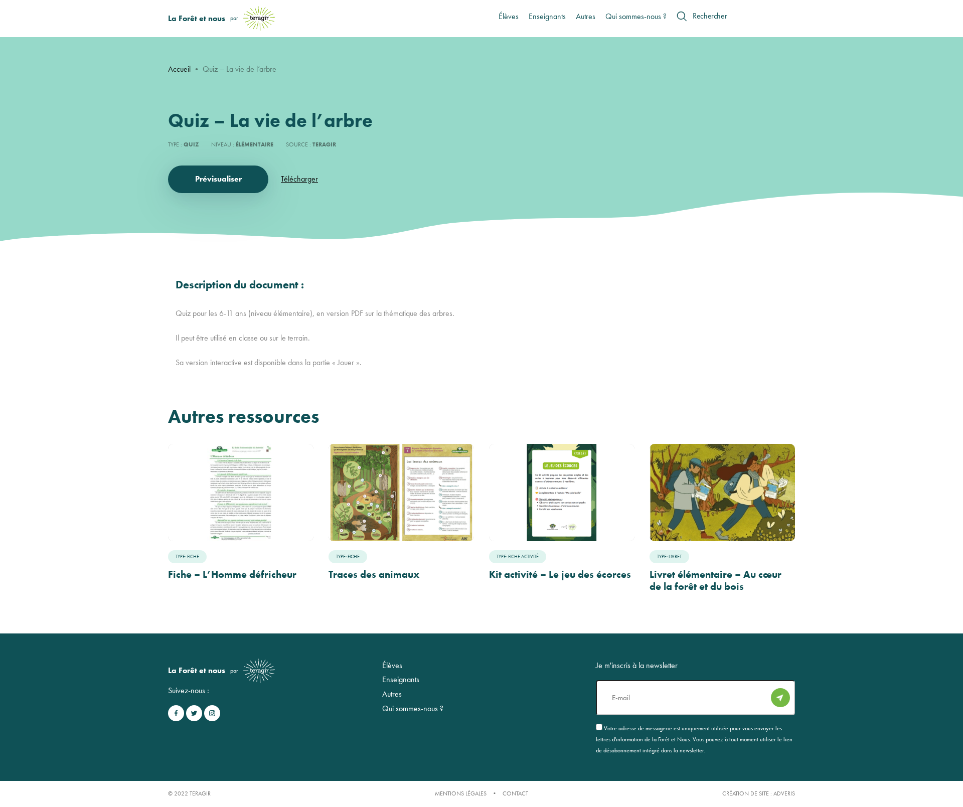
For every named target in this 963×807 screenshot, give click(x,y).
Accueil (179, 69)
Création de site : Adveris (758, 793)
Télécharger (299, 179)
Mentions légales (461, 793)
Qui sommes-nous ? (636, 16)
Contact (515, 793)
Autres (585, 16)
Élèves (509, 16)
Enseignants (547, 16)
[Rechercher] (682, 16)
